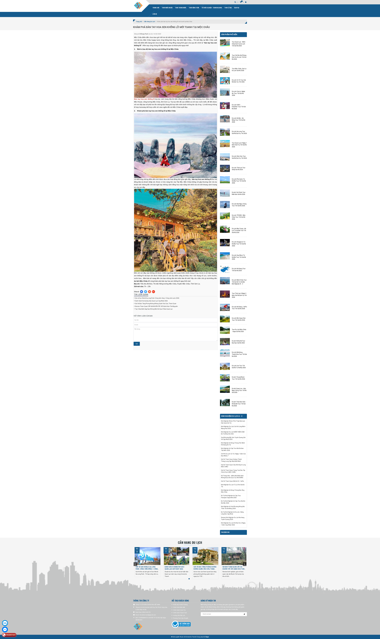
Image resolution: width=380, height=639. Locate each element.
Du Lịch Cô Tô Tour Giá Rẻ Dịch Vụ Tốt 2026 (239, 81)
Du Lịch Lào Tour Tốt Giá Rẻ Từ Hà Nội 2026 (239, 366)
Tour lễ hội (228, 8)
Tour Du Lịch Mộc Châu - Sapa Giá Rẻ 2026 (239, 330)
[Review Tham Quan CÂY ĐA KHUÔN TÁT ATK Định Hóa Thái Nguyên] (234, 556)
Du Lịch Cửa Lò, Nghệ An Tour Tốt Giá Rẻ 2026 (238, 93)
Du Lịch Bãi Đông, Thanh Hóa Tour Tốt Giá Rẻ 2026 (239, 354)
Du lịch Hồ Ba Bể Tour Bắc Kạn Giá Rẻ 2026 (238, 342)
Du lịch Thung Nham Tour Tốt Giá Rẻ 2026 (238, 378)
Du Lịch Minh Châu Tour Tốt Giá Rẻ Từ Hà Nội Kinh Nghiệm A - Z (239, 282)
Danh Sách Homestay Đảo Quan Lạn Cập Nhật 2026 (151, 301)
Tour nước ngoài (167, 8)
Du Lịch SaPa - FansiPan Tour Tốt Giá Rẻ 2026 (239, 106)
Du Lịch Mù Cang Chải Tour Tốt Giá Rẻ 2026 (239, 319)
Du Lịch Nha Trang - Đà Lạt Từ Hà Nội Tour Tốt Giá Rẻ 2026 (239, 230)
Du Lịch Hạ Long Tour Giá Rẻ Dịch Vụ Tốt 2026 (239, 132)
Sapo (207, 637)
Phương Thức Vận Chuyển (180, 618)
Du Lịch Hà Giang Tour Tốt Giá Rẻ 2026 (239, 269)
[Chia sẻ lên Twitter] (145, 291)
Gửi (137, 344)
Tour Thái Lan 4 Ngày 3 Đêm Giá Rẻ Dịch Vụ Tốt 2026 (239, 295)
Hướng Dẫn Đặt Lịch (179, 615)
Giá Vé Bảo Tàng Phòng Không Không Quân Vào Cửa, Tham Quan (155, 303)
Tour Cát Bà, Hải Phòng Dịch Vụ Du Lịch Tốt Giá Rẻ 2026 (239, 57)
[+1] (153, 291)
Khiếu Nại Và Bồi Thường (180, 604)
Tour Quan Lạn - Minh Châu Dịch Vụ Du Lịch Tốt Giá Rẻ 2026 (238, 44)
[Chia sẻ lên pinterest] (149, 291)
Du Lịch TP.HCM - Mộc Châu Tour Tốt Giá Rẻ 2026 (239, 217)
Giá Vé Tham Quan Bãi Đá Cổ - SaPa (232, 481)
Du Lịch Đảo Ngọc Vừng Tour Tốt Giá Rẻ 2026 (239, 205)
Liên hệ (154, 14)
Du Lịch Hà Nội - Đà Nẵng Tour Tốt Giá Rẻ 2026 (238, 120)
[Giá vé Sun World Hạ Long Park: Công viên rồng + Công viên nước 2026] (148, 556)
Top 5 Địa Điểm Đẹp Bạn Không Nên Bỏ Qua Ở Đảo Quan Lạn (154, 309)
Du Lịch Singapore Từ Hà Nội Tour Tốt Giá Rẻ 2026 (239, 244)
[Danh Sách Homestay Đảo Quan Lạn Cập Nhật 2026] (177, 556)
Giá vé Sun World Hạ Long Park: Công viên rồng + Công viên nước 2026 (157, 298)
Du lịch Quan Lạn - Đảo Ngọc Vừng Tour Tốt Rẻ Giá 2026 (239, 390)
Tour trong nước (180, 8)
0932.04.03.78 (146, 612)
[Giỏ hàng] (240, 2)
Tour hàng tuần (194, 8)
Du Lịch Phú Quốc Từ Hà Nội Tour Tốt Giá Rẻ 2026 (239, 181)
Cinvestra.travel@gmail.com (147, 615)
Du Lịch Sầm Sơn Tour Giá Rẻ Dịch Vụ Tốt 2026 (239, 157)
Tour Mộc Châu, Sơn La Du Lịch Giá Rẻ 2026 (239, 69)
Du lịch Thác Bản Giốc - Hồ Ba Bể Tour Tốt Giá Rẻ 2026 (239, 403)
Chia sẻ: (136, 291)
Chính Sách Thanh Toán (180, 612)
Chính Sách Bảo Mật (179, 607)
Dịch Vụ (236, 8)
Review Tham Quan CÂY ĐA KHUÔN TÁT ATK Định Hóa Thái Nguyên (156, 306)
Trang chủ (155, 8)
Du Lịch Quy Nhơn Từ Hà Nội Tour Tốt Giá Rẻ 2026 (239, 257)
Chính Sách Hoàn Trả (179, 610)
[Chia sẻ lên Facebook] (141, 291)
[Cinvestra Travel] (138, 6)
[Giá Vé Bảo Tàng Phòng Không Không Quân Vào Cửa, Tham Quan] (205, 556)
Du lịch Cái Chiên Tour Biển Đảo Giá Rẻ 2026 (239, 193)
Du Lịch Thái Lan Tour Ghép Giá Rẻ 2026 (238, 168)
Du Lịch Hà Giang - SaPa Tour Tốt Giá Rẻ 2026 (239, 307)
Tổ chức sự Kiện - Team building (211, 8)
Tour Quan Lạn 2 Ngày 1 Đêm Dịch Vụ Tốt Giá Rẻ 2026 (239, 145)
